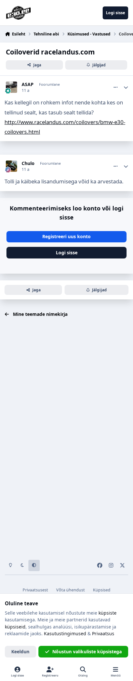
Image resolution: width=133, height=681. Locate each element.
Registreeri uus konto (66, 236)
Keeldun (20, 651)
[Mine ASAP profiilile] (11, 87)
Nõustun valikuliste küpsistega (87, 651)
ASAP (28, 84)
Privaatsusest (35, 590)
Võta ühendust (70, 590)
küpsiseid (15, 627)
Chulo (28, 163)
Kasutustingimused (65, 633)
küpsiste (107, 613)
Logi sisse (66, 252)
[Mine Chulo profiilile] (11, 166)
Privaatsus (103, 633)
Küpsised (101, 590)
